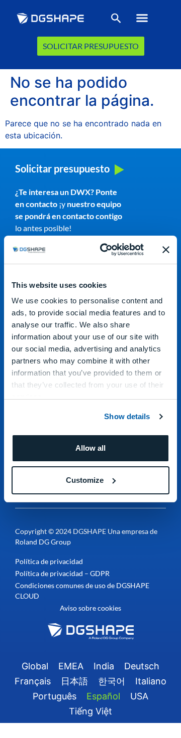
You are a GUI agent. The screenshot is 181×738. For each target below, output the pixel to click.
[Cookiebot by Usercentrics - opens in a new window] (106, 249)
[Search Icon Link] (116, 20)
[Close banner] (165, 249)
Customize (85, 480)
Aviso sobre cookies (90, 608)
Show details (127, 416)
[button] (141, 18)
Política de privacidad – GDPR (62, 573)
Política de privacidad (49, 561)
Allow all (90, 448)
